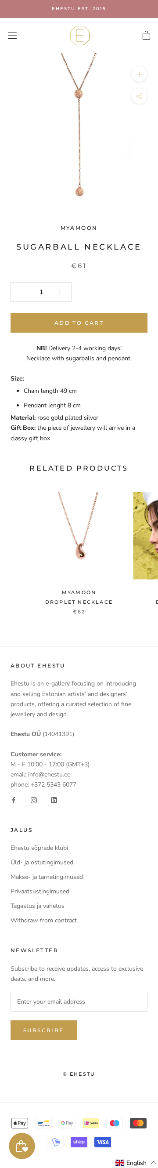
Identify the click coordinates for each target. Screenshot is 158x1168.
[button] (136, 1162)
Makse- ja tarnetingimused (47, 877)
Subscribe (43, 1030)
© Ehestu (79, 1074)
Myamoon (79, 228)
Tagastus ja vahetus (38, 906)
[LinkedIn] (54, 799)
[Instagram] (34, 799)
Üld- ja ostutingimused (42, 862)
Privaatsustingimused (40, 891)
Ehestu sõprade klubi (39, 848)
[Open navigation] (12, 35)
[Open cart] (146, 35)
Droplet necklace (79, 602)
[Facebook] (14, 799)
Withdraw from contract (44, 920)
